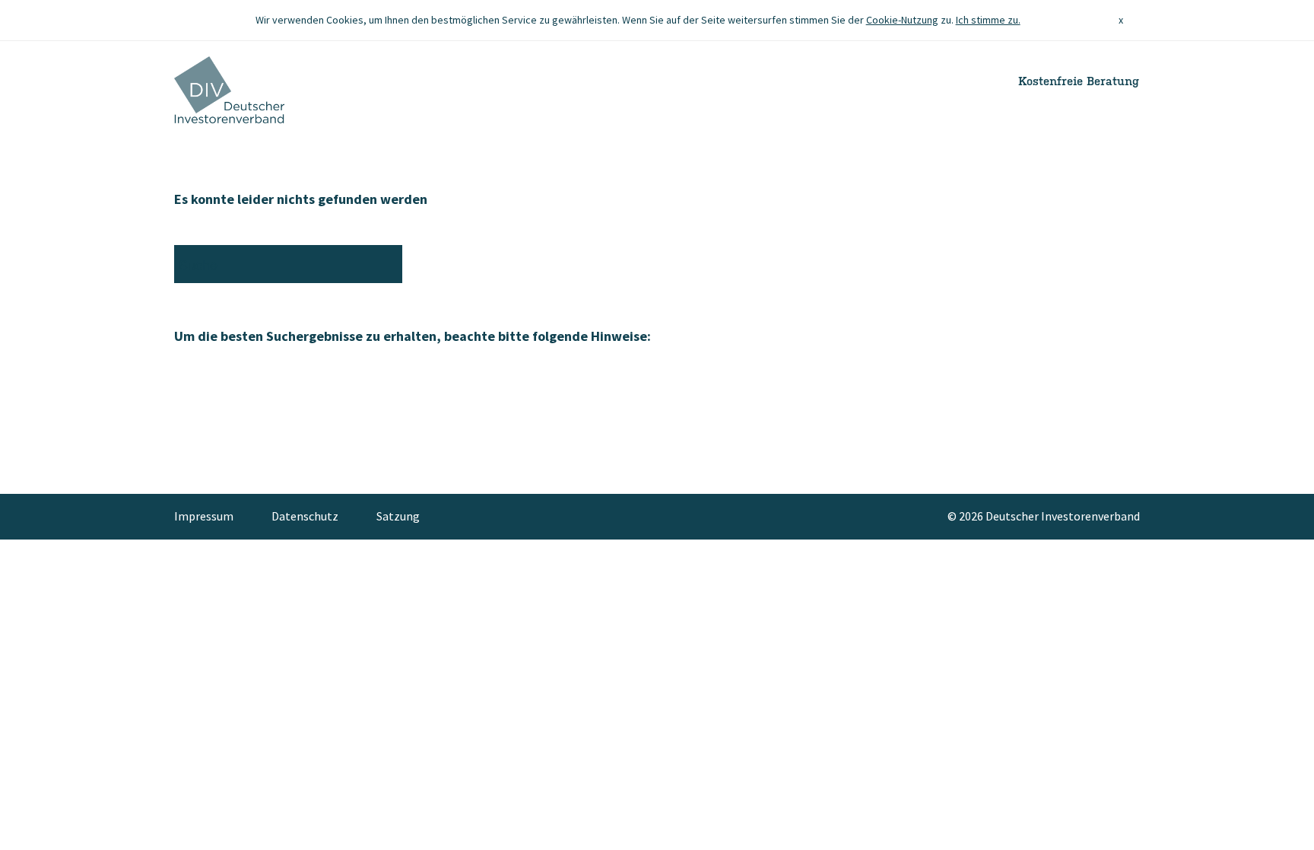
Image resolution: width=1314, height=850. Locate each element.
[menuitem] (213, 516)
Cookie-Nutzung (902, 20)
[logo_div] (229, 89)
